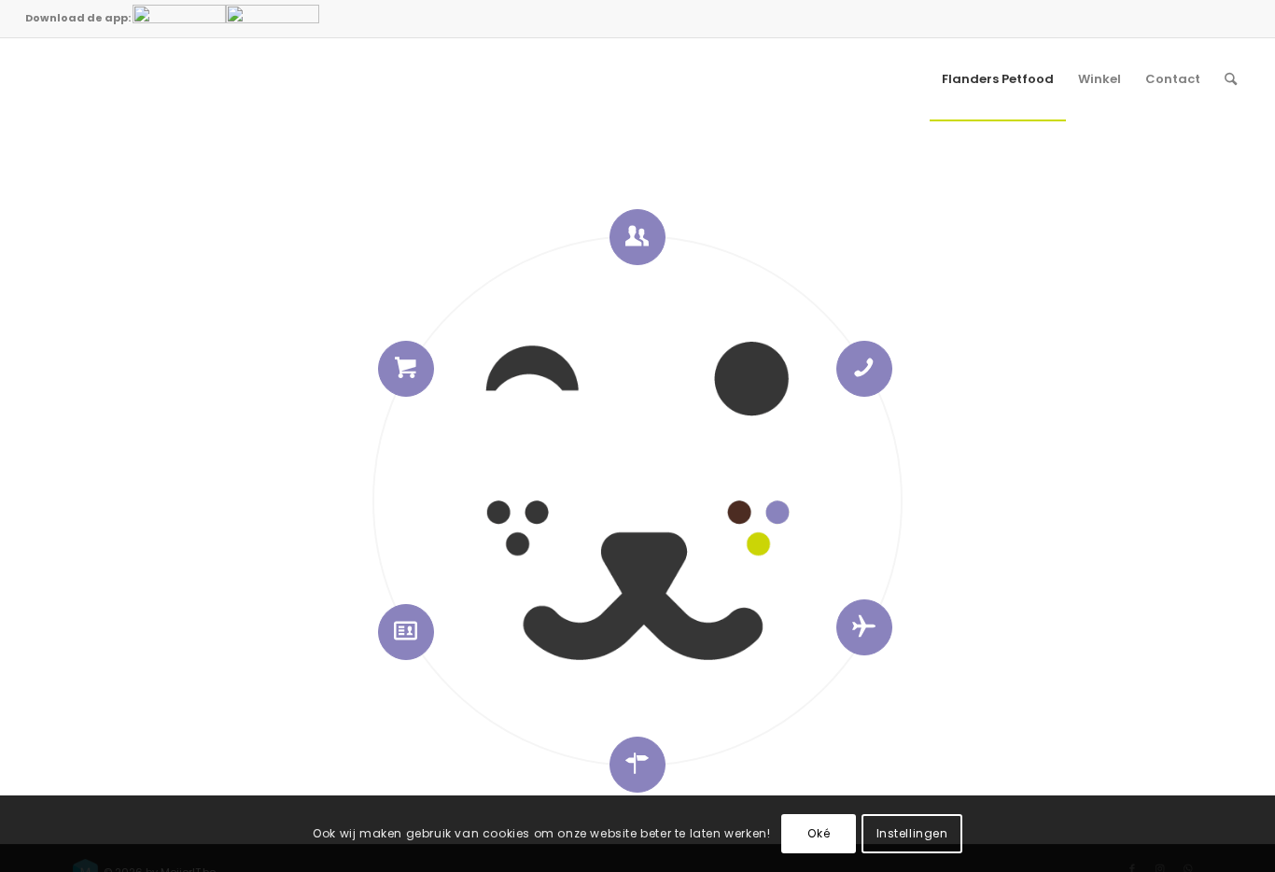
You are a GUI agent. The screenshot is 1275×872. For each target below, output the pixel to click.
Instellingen (912, 833)
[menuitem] (998, 79)
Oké (818, 833)
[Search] (1230, 79)
